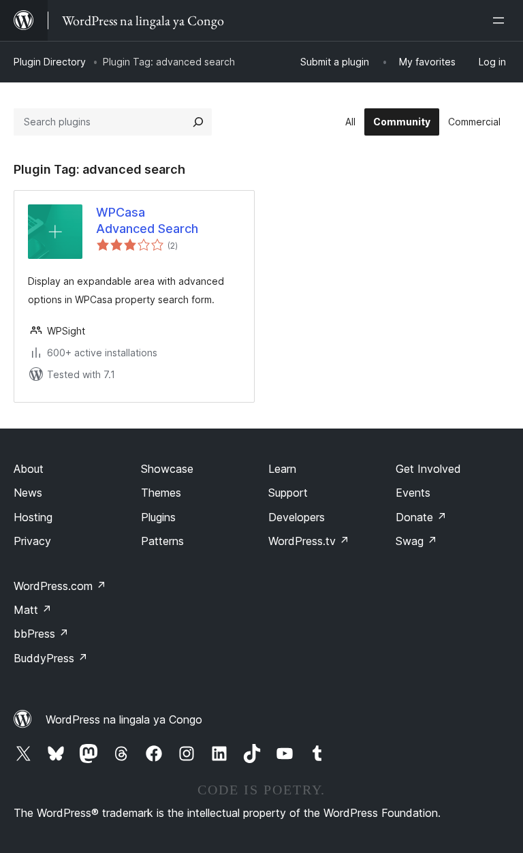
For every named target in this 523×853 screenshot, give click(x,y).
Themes (161, 492)
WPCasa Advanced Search (147, 220)
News (28, 492)
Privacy (32, 541)
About (29, 469)
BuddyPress (51, 658)
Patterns (162, 541)
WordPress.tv (308, 541)
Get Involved (428, 469)
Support (288, 492)
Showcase (167, 469)
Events (413, 492)
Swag (416, 541)
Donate (421, 517)
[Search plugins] (198, 122)
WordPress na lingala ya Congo (124, 719)
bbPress (41, 633)
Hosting (33, 517)
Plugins (158, 517)
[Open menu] (501, 20)
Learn (282, 469)
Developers (296, 517)
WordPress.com (60, 586)
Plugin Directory (50, 61)
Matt (33, 610)
